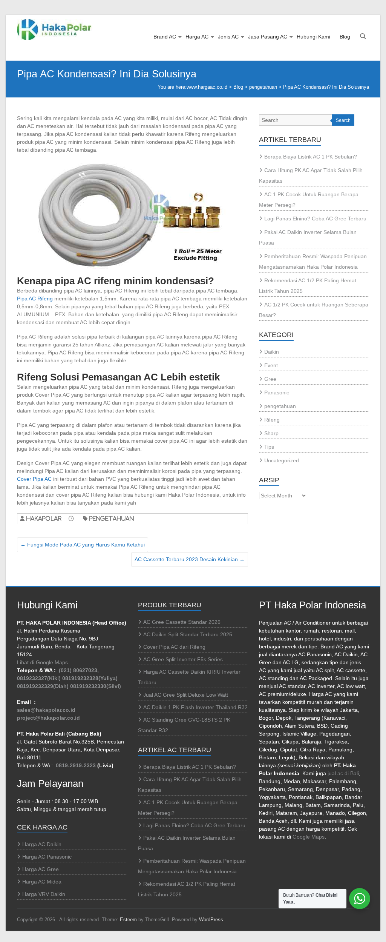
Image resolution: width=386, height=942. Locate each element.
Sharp (271, 433)
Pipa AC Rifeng (35, 299)
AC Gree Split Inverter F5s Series (183, 659)
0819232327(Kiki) (39, 678)
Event (271, 365)
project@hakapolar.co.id (48, 718)
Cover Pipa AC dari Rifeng (174, 647)
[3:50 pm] (75, 518)
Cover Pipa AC (34, 479)
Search (343, 120)
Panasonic (276, 392)
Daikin (271, 352)
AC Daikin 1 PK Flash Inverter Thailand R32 (195, 707)
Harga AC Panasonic (47, 857)
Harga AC (196, 37)
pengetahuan (263, 87)
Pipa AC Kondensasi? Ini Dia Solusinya (326, 87)
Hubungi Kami (313, 37)
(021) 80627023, (79, 670)
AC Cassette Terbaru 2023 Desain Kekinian (190, 559)
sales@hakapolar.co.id (46, 710)
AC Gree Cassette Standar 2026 (182, 622)
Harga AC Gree (40, 869)
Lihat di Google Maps (42, 662)
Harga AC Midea (41, 882)
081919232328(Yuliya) (90, 678)
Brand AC (164, 37)
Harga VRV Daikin (43, 894)
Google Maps (309, 837)
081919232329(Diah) (43, 686)
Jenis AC (228, 37)
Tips (269, 447)
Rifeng (272, 420)
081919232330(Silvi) (95, 686)
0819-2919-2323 (76, 765)
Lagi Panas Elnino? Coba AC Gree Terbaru (315, 218)
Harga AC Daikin (41, 844)
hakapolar (43, 518)
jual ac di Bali (343, 773)
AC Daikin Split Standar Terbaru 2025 (187, 634)
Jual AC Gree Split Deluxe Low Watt (185, 695)
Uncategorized (281, 460)
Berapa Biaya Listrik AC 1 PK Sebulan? (310, 157)
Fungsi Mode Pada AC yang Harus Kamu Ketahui (82, 545)
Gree (270, 379)
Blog (345, 37)
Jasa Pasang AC (267, 37)
